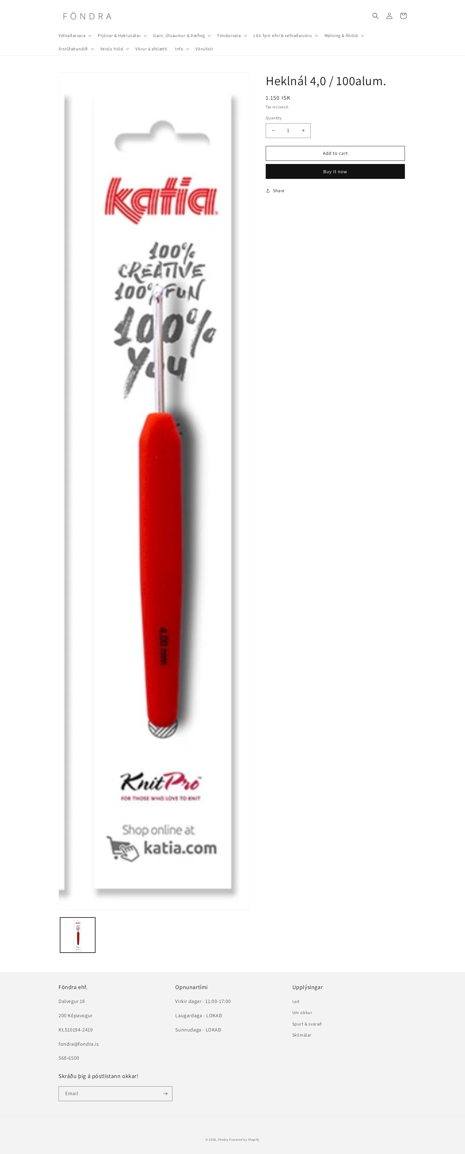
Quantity (274, 118)
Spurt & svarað (307, 1024)
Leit (296, 1001)
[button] (74, 35)
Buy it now (335, 171)
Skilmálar (302, 1035)
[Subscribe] (165, 1093)
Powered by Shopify (244, 1140)
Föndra (223, 1140)
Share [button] (279, 190)
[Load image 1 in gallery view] (77, 935)
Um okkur (302, 1012)
